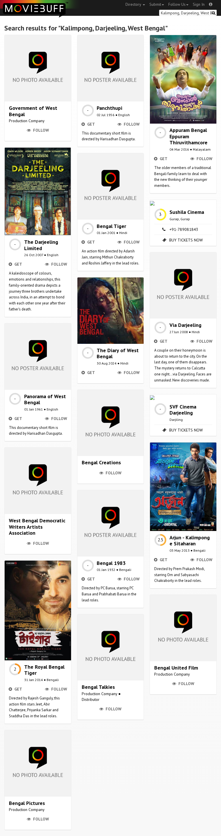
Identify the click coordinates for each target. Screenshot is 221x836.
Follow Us (177, 4)
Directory (133, 4)
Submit (155, 4)
